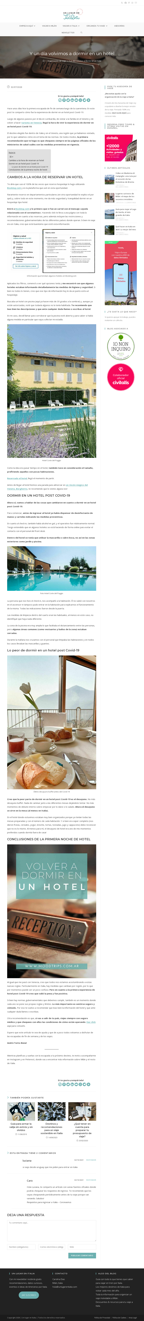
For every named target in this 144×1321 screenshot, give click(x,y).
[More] (88, 100)
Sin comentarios (122, 187)
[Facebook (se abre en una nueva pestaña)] (125, 2)
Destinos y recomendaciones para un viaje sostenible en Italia (52, 1129)
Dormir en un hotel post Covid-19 (24, 163)
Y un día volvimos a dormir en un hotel (85, 61)
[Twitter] (68, 100)
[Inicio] (44, 61)
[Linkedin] (72, 100)
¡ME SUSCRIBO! (29, 1295)
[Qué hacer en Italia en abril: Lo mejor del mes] (109, 230)
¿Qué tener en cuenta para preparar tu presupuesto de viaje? (82, 1130)
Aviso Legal (133, 1317)
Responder (91, 1160)
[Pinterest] (64, 100)
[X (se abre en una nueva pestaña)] (122, 2)
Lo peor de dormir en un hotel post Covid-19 (30, 167)
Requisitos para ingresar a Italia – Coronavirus (49, 1202)
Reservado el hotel (17, 478)
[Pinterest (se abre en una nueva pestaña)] (129, 2)
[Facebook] (60, 100)
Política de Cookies (119, 1317)
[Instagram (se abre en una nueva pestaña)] (132, 2)
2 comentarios (130, 203)
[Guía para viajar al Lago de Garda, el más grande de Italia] (109, 214)
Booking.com (14, 187)
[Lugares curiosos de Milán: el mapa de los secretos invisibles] (109, 198)
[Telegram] (84, 100)
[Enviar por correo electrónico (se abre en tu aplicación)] (135, 2)
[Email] (76, 100)
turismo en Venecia (31, 122)
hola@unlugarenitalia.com (64, 1286)
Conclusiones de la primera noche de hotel (28, 169)
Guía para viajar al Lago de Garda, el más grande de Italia (126, 212)
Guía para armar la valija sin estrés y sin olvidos (21, 1127)
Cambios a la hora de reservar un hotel (26, 160)
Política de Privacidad (102, 1317)
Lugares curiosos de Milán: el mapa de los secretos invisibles (125, 196)
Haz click (91, 1022)
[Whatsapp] (80, 100)
